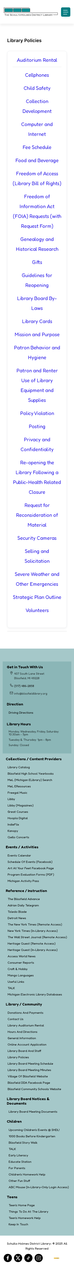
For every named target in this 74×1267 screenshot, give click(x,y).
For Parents (17, 1168)
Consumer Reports (21, 962)
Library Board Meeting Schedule (30, 1063)
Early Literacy (18, 1155)
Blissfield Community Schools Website (34, 1088)
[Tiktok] (28, 1258)
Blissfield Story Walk (23, 1142)
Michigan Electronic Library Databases (35, 994)
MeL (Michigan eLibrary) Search (30, 779)
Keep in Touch (18, 1224)
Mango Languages (21, 975)
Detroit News (17, 918)
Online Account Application (27, 1044)
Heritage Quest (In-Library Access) (33, 949)
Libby (11, 798)
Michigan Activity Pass (23, 880)
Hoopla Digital (18, 818)
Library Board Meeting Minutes (29, 1069)
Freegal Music (17, 792)
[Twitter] (18, 1258)
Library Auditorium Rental (26, 1025)
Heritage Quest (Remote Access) (32, 943)
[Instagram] (39, 1258)
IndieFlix (13, 824)
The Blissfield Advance (24, 898)
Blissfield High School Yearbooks (31, 773)
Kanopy (13, 830)
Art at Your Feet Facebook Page (31, 868)
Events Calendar (19, 855)
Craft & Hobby (18, 968)
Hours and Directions (22, 1031)
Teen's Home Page (22, 1205)
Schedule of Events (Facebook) (30, 861)
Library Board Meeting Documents (33, 1111)
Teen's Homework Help (25, 1217)
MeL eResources (19, 786)
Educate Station (20, 1161)
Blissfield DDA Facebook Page (29, 1082)
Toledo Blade (17, 911)
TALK (11, 988)
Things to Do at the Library (28, 1211)
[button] (65, 12)
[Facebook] (8, 1258)
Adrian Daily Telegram (23, 905)
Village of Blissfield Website (28, 1076)
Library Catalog (19, 767)
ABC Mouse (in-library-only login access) (39, 1187)
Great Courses (18, 811)
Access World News (22, 956)
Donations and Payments (25, 1012)
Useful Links (16, 981)
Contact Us (15, 1018)
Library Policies (18, 1057)
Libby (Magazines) (21, 805)
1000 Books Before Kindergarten (32, 1136)
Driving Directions (36, 712)
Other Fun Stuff (19, 1180)
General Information (22, 1038)
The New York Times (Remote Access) (35, 924)
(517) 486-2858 (24, 686)
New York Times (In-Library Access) (33, 930)
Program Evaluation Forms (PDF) (31, 874)
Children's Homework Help (27, 1174)
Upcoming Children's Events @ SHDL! (34, 1129)
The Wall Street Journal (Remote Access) (37, 937)
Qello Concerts (18, 837)
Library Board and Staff (24, 1050)
